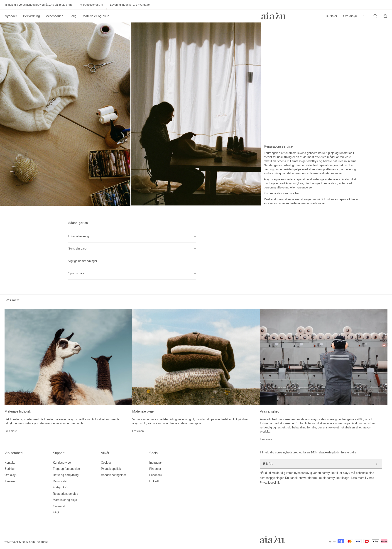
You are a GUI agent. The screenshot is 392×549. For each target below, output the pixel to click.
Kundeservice (62, 462)
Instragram (156, 462)
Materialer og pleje (96, 16)
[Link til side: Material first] (68, 357)
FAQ (56, 512)
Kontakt (10, 462)
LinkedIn (154, 481)
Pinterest (155, 468)
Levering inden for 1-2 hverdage (130, 4)
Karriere (10, 481)
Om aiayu (350, 16)
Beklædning (31, 16)
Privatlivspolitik (111, 468)
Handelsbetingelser (113, 475)
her (297, 193)
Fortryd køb (60, 487)
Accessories (54, 16)
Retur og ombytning (65, 475)
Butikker (331, 16)
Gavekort (59, 506)
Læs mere (11, 431)
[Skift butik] (365, 16)
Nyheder (11, 16)
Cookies (106, 462)
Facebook (155, 475)
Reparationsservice (65, 493)
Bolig (72, 16)
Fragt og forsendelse (66, 468)
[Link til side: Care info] (196, 357)
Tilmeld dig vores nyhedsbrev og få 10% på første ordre (39, 4)
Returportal (60, 481)
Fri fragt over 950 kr (91, 4)
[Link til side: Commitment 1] (323, 357)
